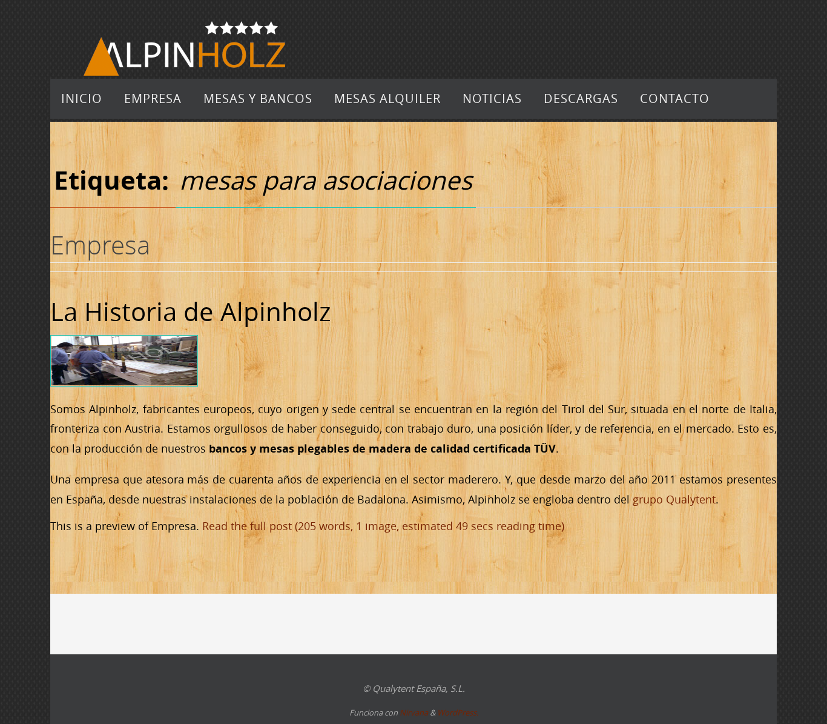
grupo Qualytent (674, 499)
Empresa (100, 245)
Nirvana (414, 712)
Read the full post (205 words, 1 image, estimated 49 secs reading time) (383, 526)
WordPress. (457, 712)
